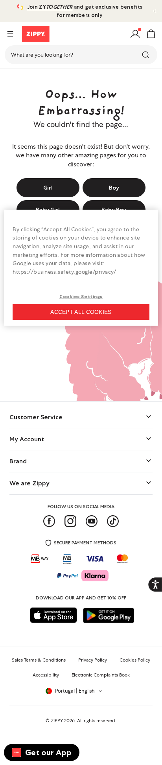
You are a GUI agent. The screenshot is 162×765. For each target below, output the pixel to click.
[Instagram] (70, 521)
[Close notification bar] (154, 11)
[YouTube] (92, 521)
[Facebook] (49, 521)
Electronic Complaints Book (101, 675)
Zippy (12, 78)
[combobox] (81, 54)
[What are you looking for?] (146, 54)
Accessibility (46, 675)
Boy (114, 187)
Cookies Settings (81, 297)
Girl (48, 187)
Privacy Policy (92, 660)
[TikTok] (113, 521)
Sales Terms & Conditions (39, 660)
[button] (151, 34)
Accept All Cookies (80, 312)
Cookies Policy (135, 660)
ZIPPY (57, 720)
